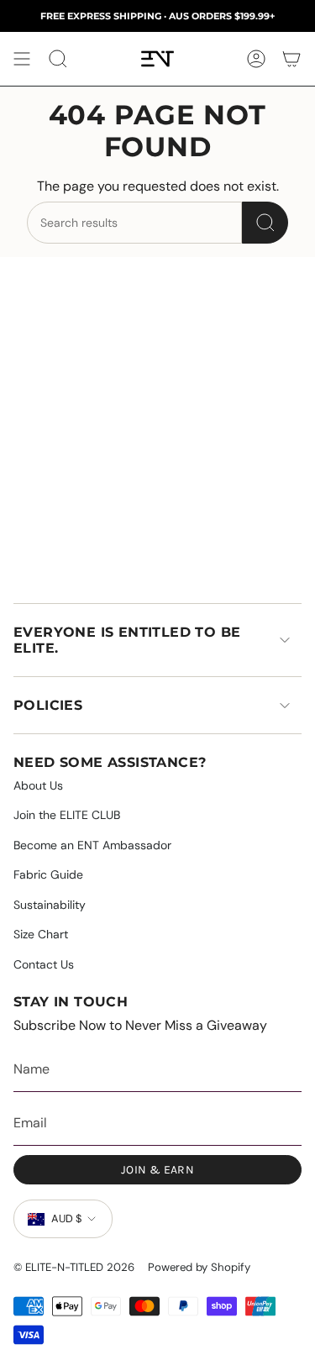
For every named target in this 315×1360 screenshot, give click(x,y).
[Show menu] (22, 58)
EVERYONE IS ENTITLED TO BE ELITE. (126, 640)
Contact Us (43, 964)
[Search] (265, 223)
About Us (38, 785)
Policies (47, 705)
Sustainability (49, 904)
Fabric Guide (48, 874)
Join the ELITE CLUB (66, 814)
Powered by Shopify (199, 1267)
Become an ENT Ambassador (92, 845)
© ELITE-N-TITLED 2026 (73, 1267)
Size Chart (40, 934)
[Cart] (291, 58)
